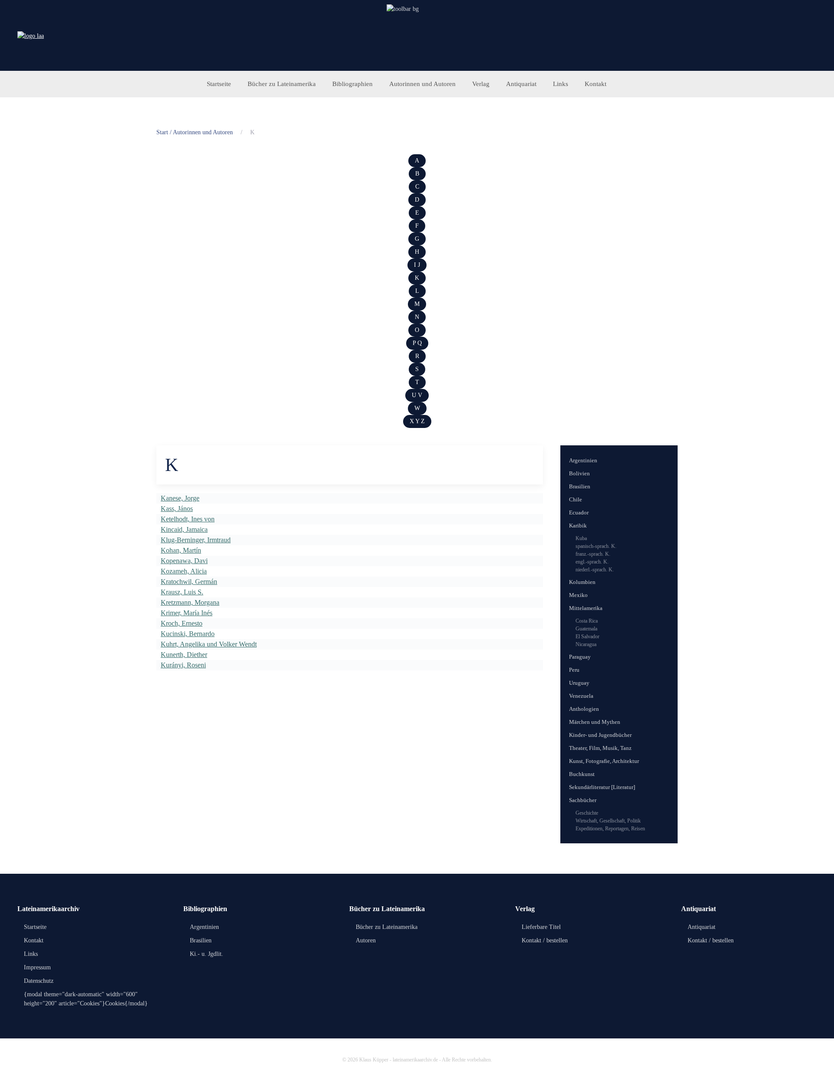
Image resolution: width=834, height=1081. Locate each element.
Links (560, 83)
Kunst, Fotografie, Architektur (604, 761)
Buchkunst (582, 774)
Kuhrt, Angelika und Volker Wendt (209, 644)
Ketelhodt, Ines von (188, 519)
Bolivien (579, 473)
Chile (575, 499)
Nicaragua (586, 644)
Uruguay (579, 683)
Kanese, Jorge (180, 498)
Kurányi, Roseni (183, 665)
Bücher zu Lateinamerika (282, 83)
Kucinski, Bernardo (188, 633)
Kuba (581, 538)
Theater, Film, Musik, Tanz (600, 748)
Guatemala (586, 629)
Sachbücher (582, 800)
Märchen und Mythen (594, 722)
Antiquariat (521, 83)
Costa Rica (587, 621)
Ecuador (579, 512)
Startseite (219, 83)
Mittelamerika (585, 608)
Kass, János (177, 508)
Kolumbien (582, 582)
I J (417, 265)
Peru (574, 670)
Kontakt (595, 83)
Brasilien (579, 486)
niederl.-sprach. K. (595, 570)
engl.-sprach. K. (592, 562)
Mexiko (578, 595)
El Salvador (587, 636)
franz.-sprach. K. (593, 554)
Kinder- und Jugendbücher (600, 735)
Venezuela (581, 696)
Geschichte (587, 813)
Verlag (481, 83)
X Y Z (417, 421)
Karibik (578, 525)
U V (417, 395)
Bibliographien (352, 83)
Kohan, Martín (181, 550)
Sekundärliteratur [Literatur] (602, 787)
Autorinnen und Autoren (422, 83)
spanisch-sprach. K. (596, 546)
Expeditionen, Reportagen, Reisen (610, 829)
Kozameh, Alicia (184, 571)
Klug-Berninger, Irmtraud (196, 540)
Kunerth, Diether (184, 654)
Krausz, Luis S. (182, 592)
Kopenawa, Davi (184, 560)
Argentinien (583, 460)
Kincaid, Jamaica (184, 529)
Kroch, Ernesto (181, 623)
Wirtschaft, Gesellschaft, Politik (608, 821)
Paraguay (580, 656)
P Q (417, 343)
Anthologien (584, 709)
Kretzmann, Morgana (190, 602)
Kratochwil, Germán (189, 581)
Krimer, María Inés (186, 613)
